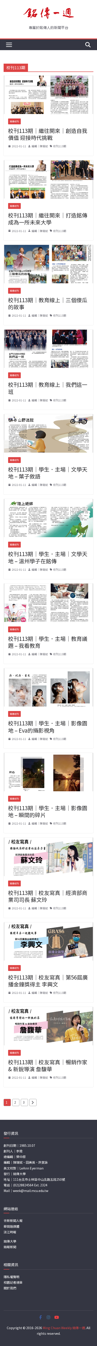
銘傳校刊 (14, 121)
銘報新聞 (10, 1247)
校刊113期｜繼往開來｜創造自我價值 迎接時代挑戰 (47, 134)
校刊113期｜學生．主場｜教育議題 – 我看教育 (47, 642)
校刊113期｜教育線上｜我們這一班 (47, 387)
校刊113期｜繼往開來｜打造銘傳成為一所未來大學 (47, 218)
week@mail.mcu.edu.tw (30, 1190)
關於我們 (10, 1288)
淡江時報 (10, 1232)
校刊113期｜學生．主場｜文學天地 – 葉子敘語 (47, 472)
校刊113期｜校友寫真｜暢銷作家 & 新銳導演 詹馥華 (47, 1065)
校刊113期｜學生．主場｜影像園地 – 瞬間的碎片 (47, 811)
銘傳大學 (10, 1241)
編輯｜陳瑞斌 (40, 146)
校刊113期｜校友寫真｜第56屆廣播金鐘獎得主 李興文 (48, 980)
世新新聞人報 (13, 1220)
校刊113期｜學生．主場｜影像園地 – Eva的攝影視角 (47, 726)
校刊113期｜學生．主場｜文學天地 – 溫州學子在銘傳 (47, 557)
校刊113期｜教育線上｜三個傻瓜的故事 (47, 303)
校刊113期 (59, 146)
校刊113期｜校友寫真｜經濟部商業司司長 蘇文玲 (47, 896)
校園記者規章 (13, 1282)
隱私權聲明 (11, 1276)
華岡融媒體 (11, 1226)
